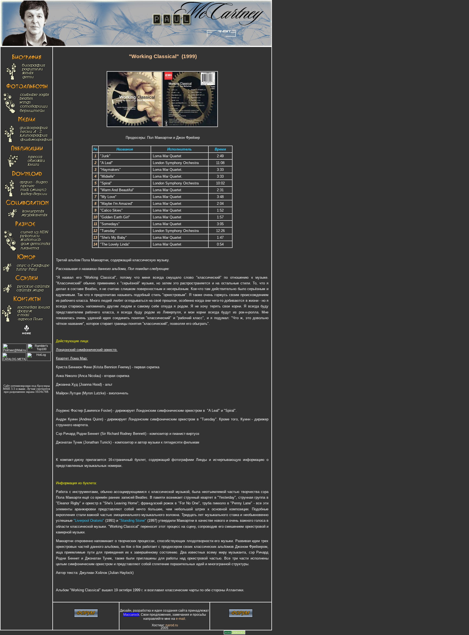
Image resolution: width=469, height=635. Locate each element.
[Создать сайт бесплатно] (234, 633)
